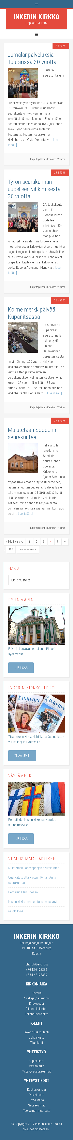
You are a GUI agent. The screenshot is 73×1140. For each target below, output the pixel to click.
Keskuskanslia (36, 1090)
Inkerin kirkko (36, 17)
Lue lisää (21, 668)
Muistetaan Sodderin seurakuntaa (32, 433)
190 (11, 549)
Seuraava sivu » (27, 549)
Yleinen (61, 159)
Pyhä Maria (36, 1100)
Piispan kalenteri (36, 1009)
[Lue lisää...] (54, 393)
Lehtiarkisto (36, 1037)
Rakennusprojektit (36, 1014)
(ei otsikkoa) (16, 911)
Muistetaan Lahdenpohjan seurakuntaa (33, 868)
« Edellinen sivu (14, 541)
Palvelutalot (36, 1095)
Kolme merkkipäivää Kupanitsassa (31, 313)
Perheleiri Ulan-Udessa (23, 892)
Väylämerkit (36, 1066)
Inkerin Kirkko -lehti (37, 1032)
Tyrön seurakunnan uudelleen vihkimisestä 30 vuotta (34, 189)
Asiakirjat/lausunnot (37, 998)
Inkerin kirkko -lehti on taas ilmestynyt (32, 902)
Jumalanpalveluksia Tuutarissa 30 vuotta (32, 58)
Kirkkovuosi (36, 1003)
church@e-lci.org (37, 964)
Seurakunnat (36, 1105)
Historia (37, 993)
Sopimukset (36, 1061)
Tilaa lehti (22, 756)
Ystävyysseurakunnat (36, 1071)
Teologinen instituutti (36, 1111)
